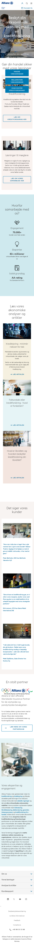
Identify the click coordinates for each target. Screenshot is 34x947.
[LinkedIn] (8, 899)
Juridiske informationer (17, 916)
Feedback (17, 920)
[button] (22, 3)
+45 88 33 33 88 (19, 929)
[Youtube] (20, 899)
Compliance (17, 925)
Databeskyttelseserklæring (17, 911)
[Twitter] (14, 899)
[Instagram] (26, 899)
